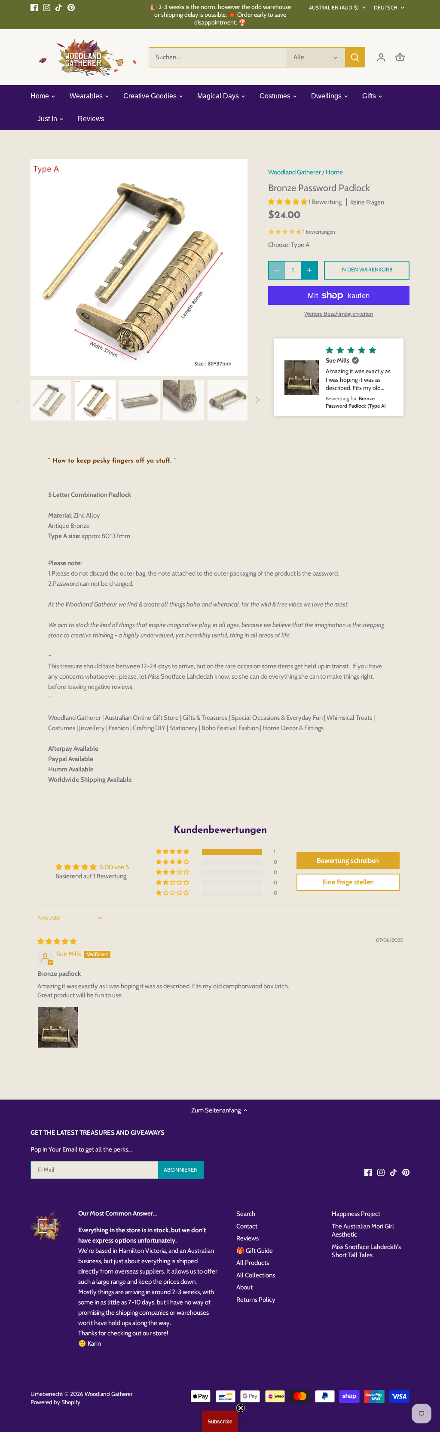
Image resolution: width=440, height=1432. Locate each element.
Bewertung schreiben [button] (348, 860)
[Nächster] (234, 267)
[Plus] (309, 270)
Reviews (247, 1238)
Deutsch (385, 7)
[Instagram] (46, 7)
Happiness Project (356, 1214)
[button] (288, 202)
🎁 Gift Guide (254, 1251)
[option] (139, 267)
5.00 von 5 (114, 867)
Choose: (279, 245)
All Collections (255, 1275)
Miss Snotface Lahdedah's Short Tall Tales (366, 1251)
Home (334, 172)
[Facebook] (34, 7)
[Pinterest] (71, 7)
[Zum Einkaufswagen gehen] (400, 57)
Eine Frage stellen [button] (348, 882)
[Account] (381, 57)
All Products (252, 1263)
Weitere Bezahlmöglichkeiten (338, 314)
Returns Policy (255, 1300)
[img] (56, 941)
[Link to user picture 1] (58, 1027)
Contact (246, 1226)
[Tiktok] (58, 7)
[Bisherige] (43, 267)
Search (245, 1214)
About (244, 1287)
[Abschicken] (355, 57)
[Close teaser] (240, 1408)
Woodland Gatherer (294, 172)
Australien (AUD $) (334, 7)
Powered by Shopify (55, 1401)
